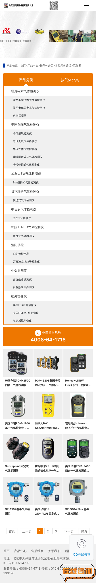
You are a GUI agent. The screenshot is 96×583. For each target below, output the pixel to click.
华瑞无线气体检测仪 (25, 141)
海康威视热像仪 (22, 320)
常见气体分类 (63, 65)
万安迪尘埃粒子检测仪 (26, 261)
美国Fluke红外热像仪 (26, 312)
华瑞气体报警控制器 (25, 149)
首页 (23, 65)
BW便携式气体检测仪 (26, 182)
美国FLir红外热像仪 (24, 305)
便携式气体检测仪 (23, 200)
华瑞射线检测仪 (22, 133)
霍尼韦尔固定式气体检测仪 (29, 107)
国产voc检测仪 (22, 218)
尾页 (84, 531)
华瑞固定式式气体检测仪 (27, 156)
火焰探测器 (19, 115)
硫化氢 (77, 65)
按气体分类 (46, 65)
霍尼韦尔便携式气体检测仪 (29, 100)
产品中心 (32, 65)
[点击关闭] (89, 534)
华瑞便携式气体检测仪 (26, 164)
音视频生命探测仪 (23, 287)
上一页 (27, 531)
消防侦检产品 (21, 253)
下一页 (69, 531)
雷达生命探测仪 (22, 279)
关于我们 (54, 551)
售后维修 (37, 551)
